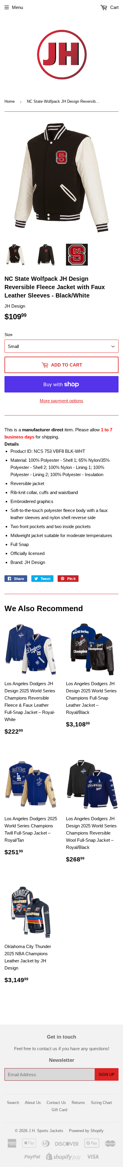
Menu (17, 7)
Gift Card (59, 1110)
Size (8, 334)
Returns (78, 1102)
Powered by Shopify (86, 1130)
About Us (33, 1102)
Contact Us (56, 1102)
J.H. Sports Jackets (46, 1130)
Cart (114, 7)
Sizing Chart (101, 1102)
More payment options (61, 400)
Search (13, 1102)
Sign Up (107, 1074)
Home (9, 101)
